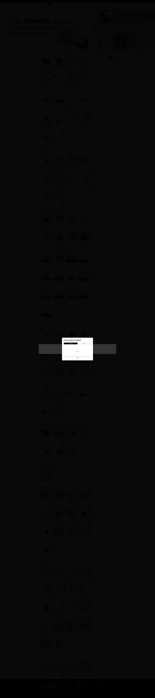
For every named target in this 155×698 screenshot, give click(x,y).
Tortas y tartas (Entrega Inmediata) (66, 7)
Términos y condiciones (63, 687)
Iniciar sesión (99, 687)
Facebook (80, 687)
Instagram (80, 685)
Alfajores (108, 7)
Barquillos (56, 7)
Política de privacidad (63, 689)
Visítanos (79, 4)
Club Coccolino (64, 4)
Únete (111, 57)
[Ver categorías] (113, 8)
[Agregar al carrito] (50, 72)
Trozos (104, 7)
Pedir (98, 685)
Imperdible (45, 7)
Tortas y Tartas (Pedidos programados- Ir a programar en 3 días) (88, 7)
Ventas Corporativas (72, 4)
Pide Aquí (50, 4)
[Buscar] (41, 7)
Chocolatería (50, 7)
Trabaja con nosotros (63, 685)
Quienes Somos (57, 4)
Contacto (84, 4)
